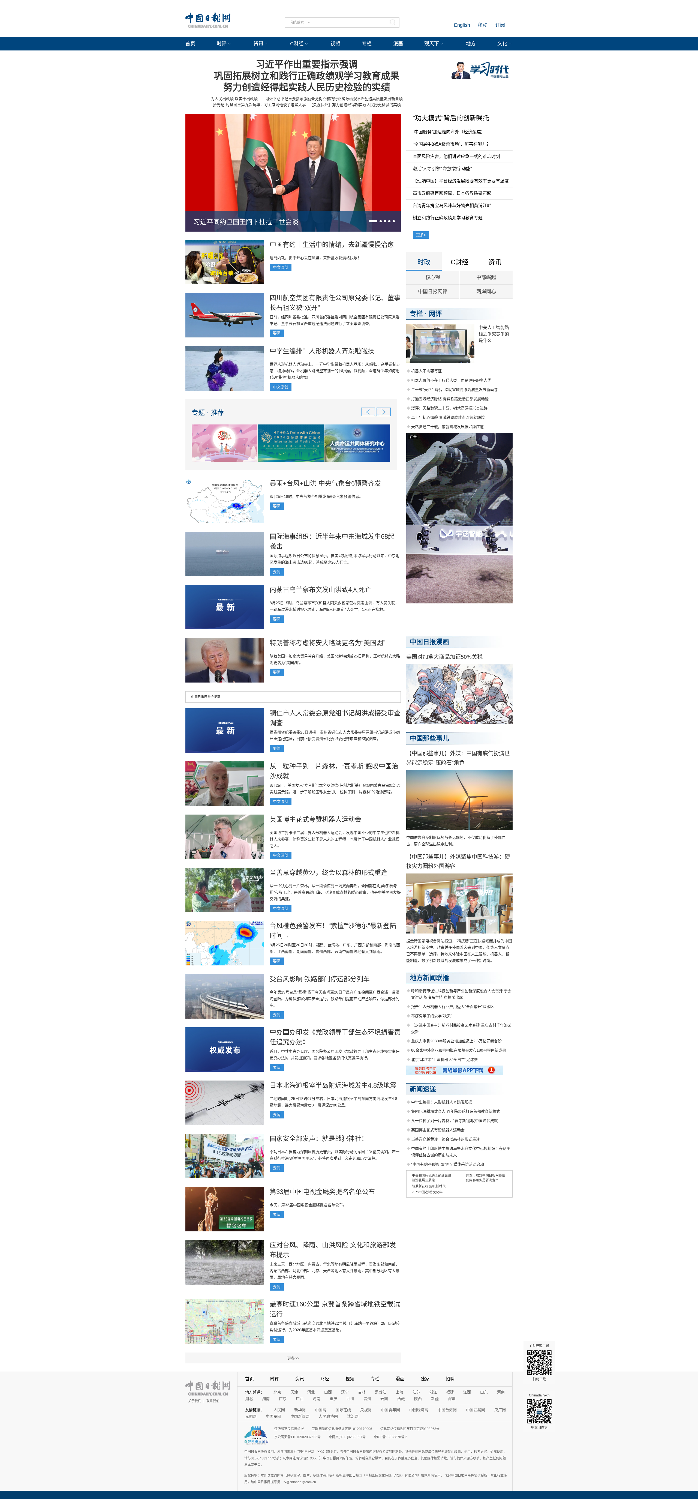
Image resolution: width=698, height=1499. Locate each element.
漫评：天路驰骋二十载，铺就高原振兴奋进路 (449, 408)
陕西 (418, 1398)
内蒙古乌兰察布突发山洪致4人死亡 (320, 589)
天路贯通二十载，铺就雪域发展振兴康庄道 (447, 426)
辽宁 (345, 1392)
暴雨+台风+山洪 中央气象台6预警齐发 (325, 483)
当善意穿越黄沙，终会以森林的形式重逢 (328, 872)
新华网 (300, 1410)
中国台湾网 (447, 1410)
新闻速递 (423, 1089)
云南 (384, 1398)
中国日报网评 (432, 291)
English (462, 25)
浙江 (433, 1392)
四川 (350, 1398)
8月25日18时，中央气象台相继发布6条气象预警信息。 (316, 496)
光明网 (251, 1416)
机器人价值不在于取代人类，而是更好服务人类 (451, 380)
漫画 (398, 43)
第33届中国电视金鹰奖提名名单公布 (322, 1191)
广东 (283, 1398)
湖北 (249, 1398)
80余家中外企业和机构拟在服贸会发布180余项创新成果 (458, 1050)
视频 (335, 43)
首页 (190, 43)
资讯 (258, 43)
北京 (277, 1392)
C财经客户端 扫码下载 (539, 1362)
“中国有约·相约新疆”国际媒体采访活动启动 (447, 1164)
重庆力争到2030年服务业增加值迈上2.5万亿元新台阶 (456, 1041)
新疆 (435, 1398)
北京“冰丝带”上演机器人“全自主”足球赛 (444, 1059)
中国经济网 (418, 1410)
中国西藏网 (475, 1410)
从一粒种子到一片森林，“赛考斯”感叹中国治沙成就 (454, 1120)
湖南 (266, 1398)
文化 (502, 43)
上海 (399, 1392)
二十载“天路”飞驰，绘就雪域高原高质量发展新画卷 (454, 389)
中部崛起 (486, 277)
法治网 (353, 1416)
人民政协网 (328, 1416)
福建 (450, 1392)
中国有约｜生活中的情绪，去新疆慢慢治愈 (332, 244)
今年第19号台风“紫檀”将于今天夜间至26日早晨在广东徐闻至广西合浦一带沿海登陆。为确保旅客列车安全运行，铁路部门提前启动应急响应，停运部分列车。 (334, 998)
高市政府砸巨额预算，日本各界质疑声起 (452, 193)
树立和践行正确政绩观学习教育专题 (448, 218)
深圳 (452, 1398)
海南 (316, 1398)
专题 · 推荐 (208, 412)
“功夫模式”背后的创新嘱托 (451, 118)
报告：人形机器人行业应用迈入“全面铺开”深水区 (452, 1006)
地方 (471, 43)
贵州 (367, 1398)
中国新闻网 (299, 1416)
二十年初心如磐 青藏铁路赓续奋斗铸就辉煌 (448, 417)
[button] (373, 221)
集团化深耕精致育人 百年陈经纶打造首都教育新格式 (455, 1111)
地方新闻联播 (429, 978)
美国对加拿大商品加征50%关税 (444, 657)
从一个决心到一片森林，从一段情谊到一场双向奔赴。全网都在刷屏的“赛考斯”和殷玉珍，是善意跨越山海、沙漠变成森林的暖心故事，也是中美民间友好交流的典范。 (335, 892)
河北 (311, 1392)
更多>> (293, 1358)
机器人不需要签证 (426, 371)
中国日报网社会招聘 (206, 697)
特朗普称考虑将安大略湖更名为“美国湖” (327, 643)
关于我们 (194, 1401)
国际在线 (343, 1410)
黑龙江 (380, 1392)
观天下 (431, 43)
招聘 (450, 1379)
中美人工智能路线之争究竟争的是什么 (494, 334)
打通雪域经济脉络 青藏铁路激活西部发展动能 (450, 399)
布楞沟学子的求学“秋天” (431, 1016)
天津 (294, 1392)
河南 (501, 1392)
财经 (324, 1379)
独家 (425, 1379)
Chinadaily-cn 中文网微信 (539, 1411)
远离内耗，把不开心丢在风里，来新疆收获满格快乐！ (315, 258)
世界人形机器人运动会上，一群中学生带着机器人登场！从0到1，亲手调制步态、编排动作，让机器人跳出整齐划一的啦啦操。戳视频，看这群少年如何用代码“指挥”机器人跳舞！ (335, 370)
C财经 (296, 43)
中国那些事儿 (429, 738)
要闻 (277, 333)
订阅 (500, 25)
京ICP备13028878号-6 (390, 1437)
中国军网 (273, 1416)
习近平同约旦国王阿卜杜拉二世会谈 (246, 222)
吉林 (362, 1392)
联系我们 (212, 1401)
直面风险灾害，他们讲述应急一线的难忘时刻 (456, 156)
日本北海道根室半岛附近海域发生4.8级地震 (333, 1085)
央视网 (366, 1410)
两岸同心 (486, 291)
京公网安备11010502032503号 (297, 1437)
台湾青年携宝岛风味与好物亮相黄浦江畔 (452, 205)
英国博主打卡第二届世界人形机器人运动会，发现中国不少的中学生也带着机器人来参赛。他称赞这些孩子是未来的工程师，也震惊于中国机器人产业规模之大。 (334, 839)
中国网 (320, 1410)
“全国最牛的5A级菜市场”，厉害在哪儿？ (452, 144)
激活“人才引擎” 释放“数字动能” (442, 168)
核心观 (432, 277)
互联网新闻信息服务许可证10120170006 (342, 1429)
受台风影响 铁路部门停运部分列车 (320, 979)
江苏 (416, 1392)
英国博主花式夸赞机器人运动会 (315, 819)
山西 (328, 1392)
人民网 (279, 1410)
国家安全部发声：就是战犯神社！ (319, 1138)
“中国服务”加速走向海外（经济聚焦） (449, 132)
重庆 (333, 1398)
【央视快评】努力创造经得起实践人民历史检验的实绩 (355, 105)
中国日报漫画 (429, 641)
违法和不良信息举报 (289, 1429)
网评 (435, 313)
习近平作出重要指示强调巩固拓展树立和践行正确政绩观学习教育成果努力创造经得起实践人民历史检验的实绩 (306, 75)
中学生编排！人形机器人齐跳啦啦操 (322, 351)
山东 (484, 1392)
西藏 (401, 1398)
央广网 (500, 1410)
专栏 (367, 43)
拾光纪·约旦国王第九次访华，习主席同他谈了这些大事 (259, 105)
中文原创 (280, 267)
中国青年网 (390, 1410)
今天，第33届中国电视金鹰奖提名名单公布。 (308, 1205)
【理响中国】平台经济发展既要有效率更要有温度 (461, 181)
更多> (421, 235)
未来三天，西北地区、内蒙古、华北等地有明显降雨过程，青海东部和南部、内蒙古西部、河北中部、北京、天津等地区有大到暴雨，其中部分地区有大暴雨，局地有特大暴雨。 (334, 1270)
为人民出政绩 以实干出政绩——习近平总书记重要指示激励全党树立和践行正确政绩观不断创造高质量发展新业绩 (307, 99)
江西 (467, 1392)
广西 (299, 1398)
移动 (483, 25)
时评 (222, 43)
